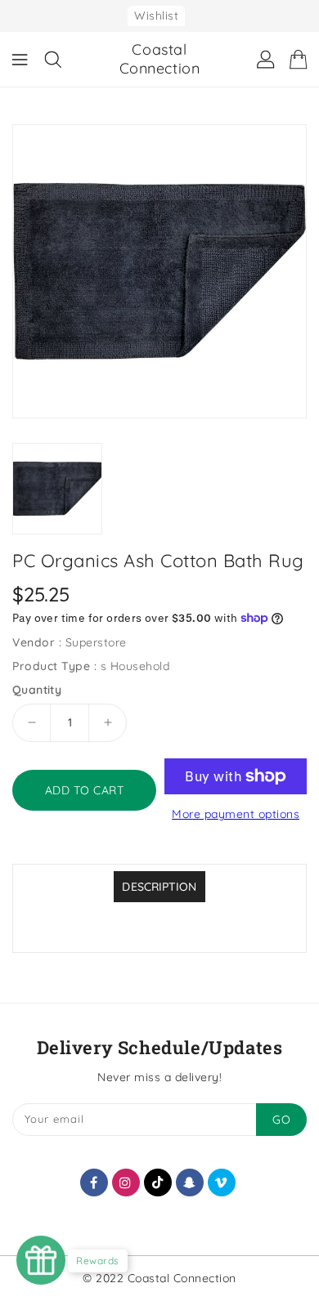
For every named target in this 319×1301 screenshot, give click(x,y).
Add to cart (84, 790)
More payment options (235, 814)
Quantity (36, 689)
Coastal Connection (159, 59)
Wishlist (156, 15)
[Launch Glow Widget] (40, 1260)
